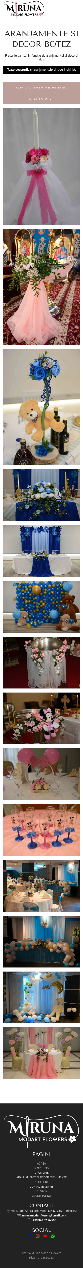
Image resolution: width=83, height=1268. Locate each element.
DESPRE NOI (41, 1168)
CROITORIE (42, 1172)
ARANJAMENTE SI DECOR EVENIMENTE (41, 1177)
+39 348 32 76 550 (44, 1220)
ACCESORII (42, 1182)
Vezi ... (41, 176)
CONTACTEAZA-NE (41, 1186)
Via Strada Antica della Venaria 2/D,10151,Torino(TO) (44, 1210)
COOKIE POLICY (41, 1195)
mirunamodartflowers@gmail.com (44, 1215)
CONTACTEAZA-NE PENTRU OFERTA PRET (41, 93)
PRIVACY (41, 1191)
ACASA (41, 1163)
